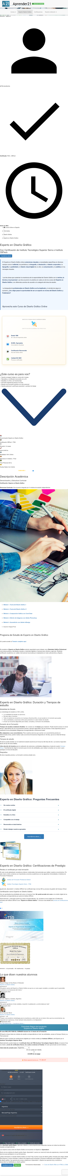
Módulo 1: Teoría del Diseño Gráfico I (15, 605)
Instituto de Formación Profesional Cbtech (19, 880)
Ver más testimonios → (6, 1023)
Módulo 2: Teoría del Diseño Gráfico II (15, 609)
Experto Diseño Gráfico (25, 12)
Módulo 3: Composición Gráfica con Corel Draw (18, 613)
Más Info (17, 1165)
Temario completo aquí (19, 641)
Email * (2, 1090)
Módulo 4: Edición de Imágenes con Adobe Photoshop (20, 618)
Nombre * (3, 1084)
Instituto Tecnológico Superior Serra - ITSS (19, 884)
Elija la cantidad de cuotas (8, 1116)
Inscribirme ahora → (21, 1127)
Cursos (13, 12)
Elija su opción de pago (7, 1110)
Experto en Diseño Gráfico (7, 984)
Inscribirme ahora (6, 256)
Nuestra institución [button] (50, 12)
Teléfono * (3, 1096)
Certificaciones (38, 12)
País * (2, 1103)
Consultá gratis (18, 256)
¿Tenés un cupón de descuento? (14, 1135)
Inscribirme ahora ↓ (34, 836)
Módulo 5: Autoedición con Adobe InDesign (17, 622)
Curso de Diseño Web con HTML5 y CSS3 (56, 1164)
